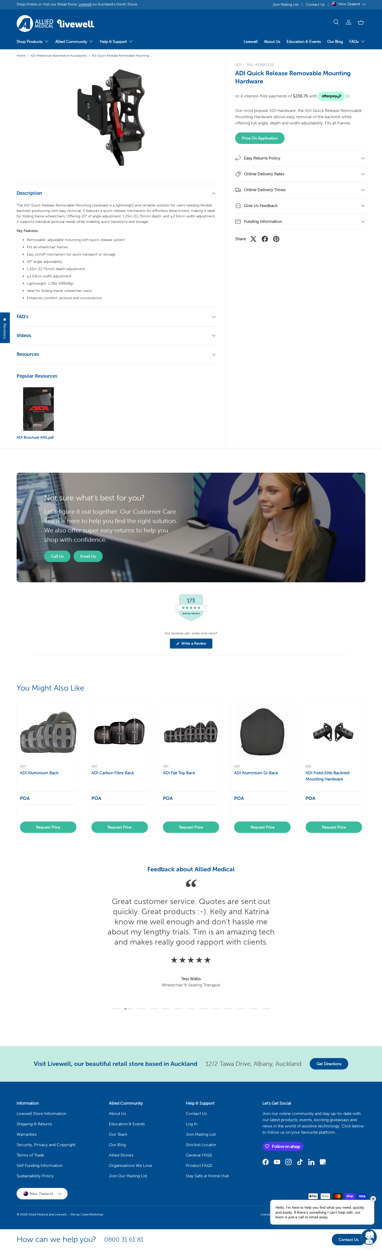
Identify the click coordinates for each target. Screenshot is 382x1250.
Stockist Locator (201, 1144)
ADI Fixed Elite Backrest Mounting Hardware (328, 775)
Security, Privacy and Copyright (46, 1144)
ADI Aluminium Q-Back (256, 772)
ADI (238, 65)
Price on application (260, 138)
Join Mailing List (286, 4)
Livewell (84, 4)
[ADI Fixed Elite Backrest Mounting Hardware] (334, 732)
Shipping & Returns (34, 1123)
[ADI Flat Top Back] (191, 732)
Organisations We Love (130, 1165)
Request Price (48, 827)
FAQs (354, 41)
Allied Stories (121, 1155)
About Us (272, 41)
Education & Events (304, 41)
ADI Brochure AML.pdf (35, 437)
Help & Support (113, 41)
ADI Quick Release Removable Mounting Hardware (123, 55)
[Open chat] (369, 1237)
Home (21, 55)
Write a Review (194, 645)
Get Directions (329, 1063)
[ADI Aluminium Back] (48, 732)
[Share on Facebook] (265, 239)
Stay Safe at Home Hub (207, 1175)
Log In (191, 1123)
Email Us (88, 556)
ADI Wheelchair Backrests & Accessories (58, 55)
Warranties (27, 1134)
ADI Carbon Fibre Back (112, 772)
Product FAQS (199, 1165)
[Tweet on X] (253, 239)
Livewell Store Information (41, 1113)
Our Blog (335, 41)
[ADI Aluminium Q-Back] (262, 732)
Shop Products (30, 41)
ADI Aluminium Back (39, 772)
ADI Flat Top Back (179, 772)
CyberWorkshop (92, 1214)
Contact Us (315, 4)
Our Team (118, 1134)
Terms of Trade (30, 1155)
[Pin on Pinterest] (276, 239)
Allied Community (71, 41)
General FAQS (199, 1155)
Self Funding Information (40, 1165)
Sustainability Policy (35, 1175)
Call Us (57, 556)
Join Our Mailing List (128, 1175)
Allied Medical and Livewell (47, 1214)
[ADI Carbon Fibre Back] (119, 732)
